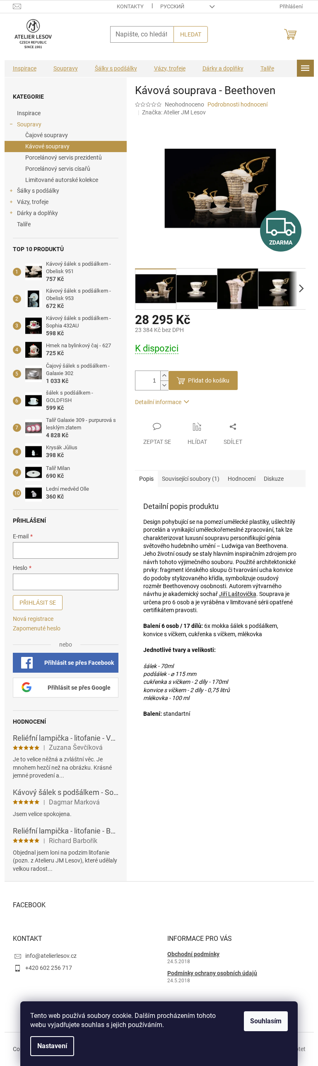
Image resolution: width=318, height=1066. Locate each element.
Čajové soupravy (46, 135)
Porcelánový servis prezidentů (63, 157)
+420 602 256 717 (48, 967)
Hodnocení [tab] (241, 478)
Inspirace (29, 113)
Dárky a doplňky (37, 213)
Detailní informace (158, 402)
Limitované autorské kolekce (61, 180)
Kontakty (130, 6)
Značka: (174, 112)
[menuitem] (25, 68)
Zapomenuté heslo (36, 628)
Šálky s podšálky (38, 190)
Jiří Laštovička (237, 594)
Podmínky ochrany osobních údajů (212, 973)
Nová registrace (33, 618)
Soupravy (29, 124)
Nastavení (52, 1046)
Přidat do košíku (208, 380)
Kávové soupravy (47, 146)
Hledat (190, 34)
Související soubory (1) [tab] (190, 478)
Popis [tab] (146, 478)
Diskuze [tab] (274, 478)
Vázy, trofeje (32, 202)
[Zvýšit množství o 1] (164, 375)
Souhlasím (266, 1021)
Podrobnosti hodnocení (237, 104)
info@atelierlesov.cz (51, 955)
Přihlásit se (37, 602)
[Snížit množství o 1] (164, 385)
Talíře (24, 224)
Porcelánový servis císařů (57, 168)
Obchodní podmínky (193, 954)
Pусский (172, 6)
